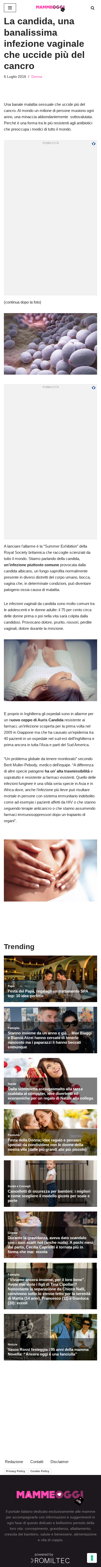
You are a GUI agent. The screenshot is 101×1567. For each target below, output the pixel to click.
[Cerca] (93, 8)
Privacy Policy (15, 1471)
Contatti (36, 1461)
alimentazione (85, 1534)
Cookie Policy (39, 1471)
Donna (36, 77)
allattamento (80, 1528)
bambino (31, 1534)
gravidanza (59, 1528)
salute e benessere (56, 1534)
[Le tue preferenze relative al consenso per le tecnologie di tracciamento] (92, 1558)
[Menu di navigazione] (10, 7)
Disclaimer (60, 1461)
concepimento (36, 1528)
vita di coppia (51, 1540)
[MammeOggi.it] (50, 8)
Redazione (14, 1461)
